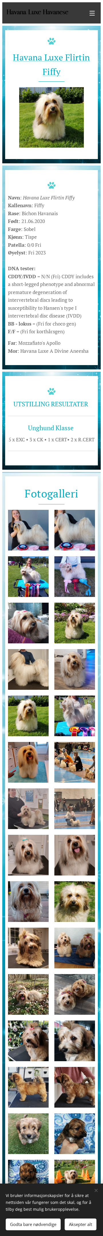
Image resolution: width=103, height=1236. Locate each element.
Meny (92, 13)
